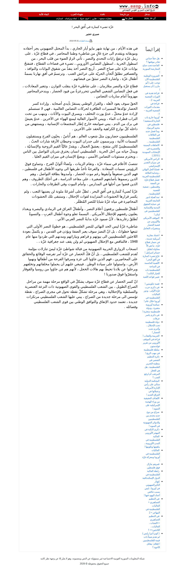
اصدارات (59, 18)
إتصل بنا (129, 18)
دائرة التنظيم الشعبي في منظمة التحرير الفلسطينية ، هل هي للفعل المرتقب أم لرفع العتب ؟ (152, 367)
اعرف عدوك (84, 18)
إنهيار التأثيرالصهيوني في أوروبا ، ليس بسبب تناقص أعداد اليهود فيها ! (152, 488)
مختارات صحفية (105, 18)
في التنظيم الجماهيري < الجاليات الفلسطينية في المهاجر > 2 (153, 505)
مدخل (147, 14)
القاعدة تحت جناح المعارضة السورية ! (151, 69)
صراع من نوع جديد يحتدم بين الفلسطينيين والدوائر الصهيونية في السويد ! (151, 418)
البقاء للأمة (44, 14)
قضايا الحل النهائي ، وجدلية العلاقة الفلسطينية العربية (151, 173)
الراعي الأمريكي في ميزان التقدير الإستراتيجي (152, 162)
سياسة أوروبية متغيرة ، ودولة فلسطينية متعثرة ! (151, 308)
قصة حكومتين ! (152, 283)
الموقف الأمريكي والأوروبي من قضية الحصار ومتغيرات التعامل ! (151, 224)
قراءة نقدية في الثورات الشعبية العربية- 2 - (152, 96)
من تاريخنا (124, 14)
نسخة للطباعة (84, 41)
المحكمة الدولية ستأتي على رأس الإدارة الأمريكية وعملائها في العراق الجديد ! (152, 387)
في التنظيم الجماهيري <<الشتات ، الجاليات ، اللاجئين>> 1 (154, 522)
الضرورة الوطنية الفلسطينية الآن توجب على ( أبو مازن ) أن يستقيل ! (151, 82)
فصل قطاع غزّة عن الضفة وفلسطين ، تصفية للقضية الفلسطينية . (151, 186)
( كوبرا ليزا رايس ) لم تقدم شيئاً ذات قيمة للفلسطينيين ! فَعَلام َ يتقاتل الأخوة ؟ (151, 540)
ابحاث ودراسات (71, 18)
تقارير (94, 18)
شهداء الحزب (77, 14)
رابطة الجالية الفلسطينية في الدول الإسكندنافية (151, 474)
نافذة (102, 14)
